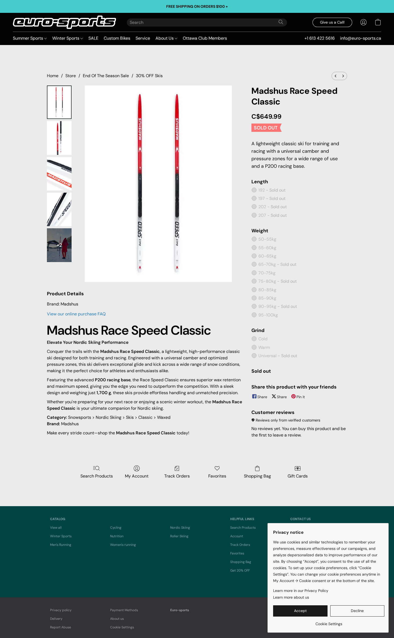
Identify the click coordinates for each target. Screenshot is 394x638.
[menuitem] (335, 76)
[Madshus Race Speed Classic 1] (59, 138)
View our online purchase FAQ (76, 314)
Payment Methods (124, 610)
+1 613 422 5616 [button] (319, 38)
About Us (165, 38)
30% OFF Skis (149, 76)
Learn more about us (291, 597)
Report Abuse (60, 627)
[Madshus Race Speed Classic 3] (59, 209)
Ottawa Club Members (205, 38)
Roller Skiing (179, 536)
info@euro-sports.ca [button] (360, 38)
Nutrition (117, 536)
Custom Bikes (117, 38)
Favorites (217, 476)
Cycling (115, 527)
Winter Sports (66, 38)
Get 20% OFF (240, 570)
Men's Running (60, 545)
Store (70, 76)
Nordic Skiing (180, 527)
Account (236, 536)
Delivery (56, 619)
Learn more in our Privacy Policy (300, 590)
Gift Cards (298, 476)
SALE (93, 38)
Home (52, 76)
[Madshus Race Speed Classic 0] (59, 102)
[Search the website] (281, 22)
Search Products (96, 476)
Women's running (123, 545)
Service (143, 38)
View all (56, 527)
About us (117, 619)
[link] (328, 622)
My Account (136, 476)
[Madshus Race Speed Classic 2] (59, 174)
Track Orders (177, 476)
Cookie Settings (122, 627)
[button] (64, 22)
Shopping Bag (257, 476)
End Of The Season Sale (106, 76)
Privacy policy (61, 610)
